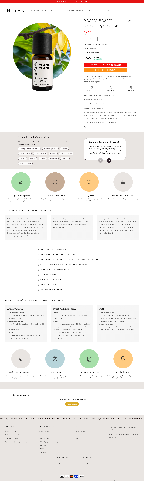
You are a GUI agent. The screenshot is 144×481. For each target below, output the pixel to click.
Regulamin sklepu (10, 431)
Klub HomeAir (43, 452)
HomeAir (21, 480)
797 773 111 (113, 437)
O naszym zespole (79, 431)
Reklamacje (42, 445)
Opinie (76, 438)
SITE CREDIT (28, 480)
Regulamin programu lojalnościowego (16, 441)
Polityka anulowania (124, 480)
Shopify (41, 480)
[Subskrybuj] (87, 463)
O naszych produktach (80, 435)
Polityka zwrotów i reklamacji (14, 435)
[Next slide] (109, 160)
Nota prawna (76, 480)
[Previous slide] (100, 160)
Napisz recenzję (72, 404)
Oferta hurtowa (44, 431)
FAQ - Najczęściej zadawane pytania (50, 441)
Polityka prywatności (11, 438)
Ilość (85, 35)
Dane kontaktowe (102, 480)
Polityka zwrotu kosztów (64, 480)
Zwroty (41, 448)
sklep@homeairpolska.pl (117, 430)
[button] (44, 10)
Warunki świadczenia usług (89, 480)
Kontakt (41, 435)
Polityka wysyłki (113, 480)
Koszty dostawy (44, 438)
